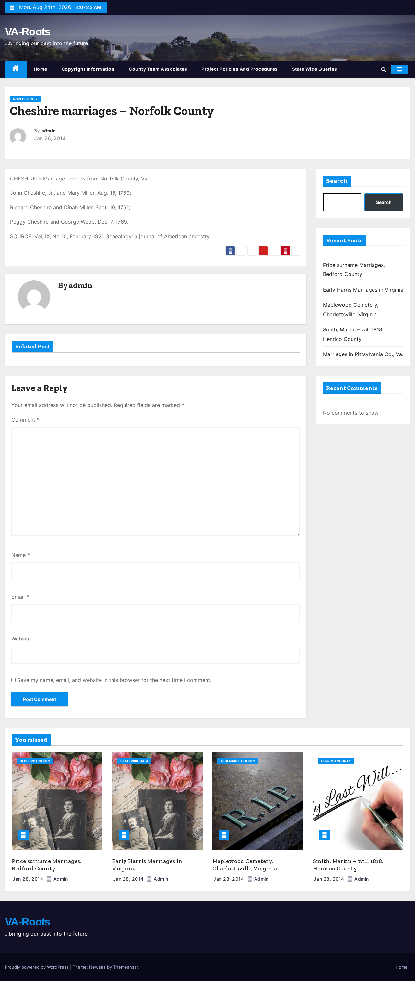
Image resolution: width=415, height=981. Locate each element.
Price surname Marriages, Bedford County (46, 864)
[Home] (16, 69)
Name (20, 555)
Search (337, 181)
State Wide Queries (314, 69)
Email (20, 596)
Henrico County (336, 761)
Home (40, 69)
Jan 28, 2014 (29, 879)
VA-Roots (27, 31)
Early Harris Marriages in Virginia (363, 289)
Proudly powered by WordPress (37, 967)
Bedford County (35, 761)
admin (49, 131)
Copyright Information (88, 69)
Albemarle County (237, 761)
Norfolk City (25, 99)
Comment (25, 419)
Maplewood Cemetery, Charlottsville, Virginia (244, 864)
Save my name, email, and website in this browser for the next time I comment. (114, 680)
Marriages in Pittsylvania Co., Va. (363, 354)
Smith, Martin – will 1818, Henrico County (348, 864)
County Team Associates (158, 69)
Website (21, 638)
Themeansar (125, 967)
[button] (383, 69)
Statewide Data (134, 761)
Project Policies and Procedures (239, 69)
